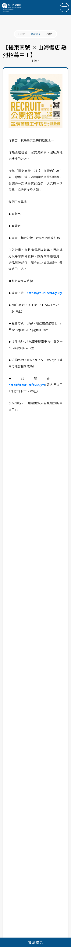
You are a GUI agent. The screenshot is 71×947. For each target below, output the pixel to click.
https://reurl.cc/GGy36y (44, 292)
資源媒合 (35, 942)
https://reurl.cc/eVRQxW (27, 384)
